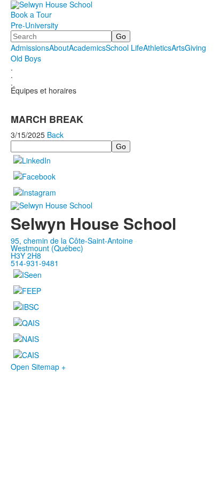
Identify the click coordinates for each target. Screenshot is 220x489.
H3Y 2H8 (26, 255)
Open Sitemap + (38, 366)
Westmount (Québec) (47, 248)
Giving (195, 47)
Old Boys (26, 58)
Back (55, 134)
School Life (124, 47)
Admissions (30, 47)
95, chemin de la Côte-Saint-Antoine (72, 240)
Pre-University (34, 25)
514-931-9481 (35, 263)
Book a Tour (31, 14)
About (59, 47)
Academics (87, 47)
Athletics (157, 47)
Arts (178, 47)
